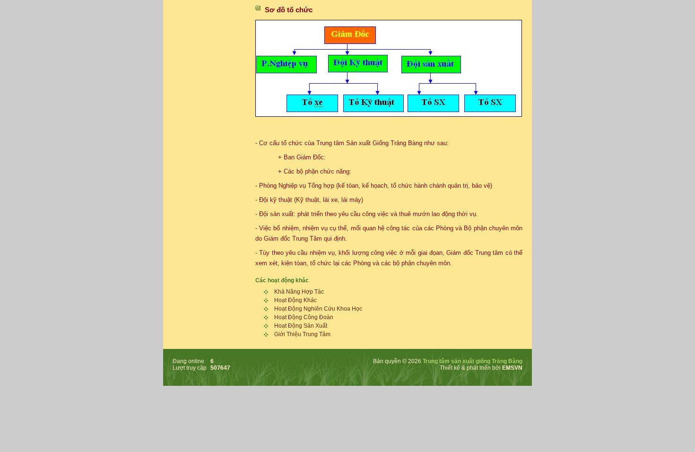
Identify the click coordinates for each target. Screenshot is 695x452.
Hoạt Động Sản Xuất (300, 325)
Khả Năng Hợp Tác (299, 291)
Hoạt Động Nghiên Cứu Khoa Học (318, 308)
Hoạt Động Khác (295, 300)
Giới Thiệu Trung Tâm (302, 334)
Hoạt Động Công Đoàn (303, 317)
